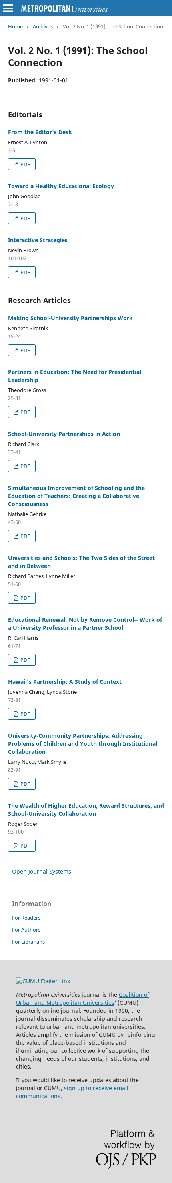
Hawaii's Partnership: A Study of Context (65, 681)
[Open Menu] (8, 8)
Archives (43, 26)
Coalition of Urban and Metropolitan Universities (82, 998)
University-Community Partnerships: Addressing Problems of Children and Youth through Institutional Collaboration (82, 743)
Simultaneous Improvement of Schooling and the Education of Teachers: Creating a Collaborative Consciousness (76, 496)
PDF (24, 164)
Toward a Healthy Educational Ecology (61, 186)
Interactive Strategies (38, 240)
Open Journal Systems (41, 871)
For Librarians (28, 941)
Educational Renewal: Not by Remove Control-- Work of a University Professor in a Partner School (85, 623)
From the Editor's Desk (40, 132)
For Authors (26, 929)
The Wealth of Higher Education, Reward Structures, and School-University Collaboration (86, 809)
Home (15, 26)
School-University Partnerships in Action (64, 434)
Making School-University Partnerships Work (70, 318)
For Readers (26, 917)
